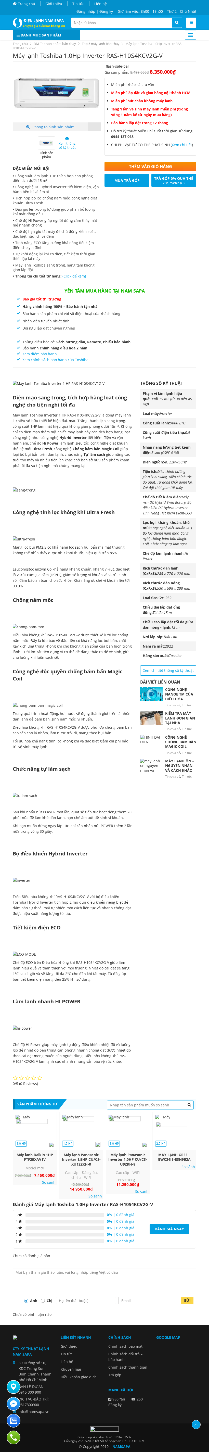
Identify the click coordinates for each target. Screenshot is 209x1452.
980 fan (118, 1399)
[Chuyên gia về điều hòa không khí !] (40, 23)
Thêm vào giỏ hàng (150, 166)
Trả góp (114, 1374)
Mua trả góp (127, 180)
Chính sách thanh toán (127, 1367)
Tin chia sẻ (172, 705)
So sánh (49, 1182)
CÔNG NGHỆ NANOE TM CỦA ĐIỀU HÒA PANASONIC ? (179, 696)
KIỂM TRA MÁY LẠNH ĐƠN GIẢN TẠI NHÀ (180, 718)
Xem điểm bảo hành (39, 353)
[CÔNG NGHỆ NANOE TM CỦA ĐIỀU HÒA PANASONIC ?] (151, 694)
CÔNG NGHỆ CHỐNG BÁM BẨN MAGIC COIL (180, 742)
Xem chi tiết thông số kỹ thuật (168, 670)
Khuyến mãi (71, 1369)
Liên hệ (100, 3)
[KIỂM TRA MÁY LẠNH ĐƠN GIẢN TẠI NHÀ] (151, 718)
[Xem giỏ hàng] (191, 23)
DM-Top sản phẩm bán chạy (55, 43)
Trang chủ (26, 3)
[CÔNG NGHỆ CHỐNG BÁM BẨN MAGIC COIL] (151, 742)
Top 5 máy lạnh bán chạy (101, 43)
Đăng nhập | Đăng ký (94, 11)
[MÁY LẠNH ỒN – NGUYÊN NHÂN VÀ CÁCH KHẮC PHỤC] (151, 766)
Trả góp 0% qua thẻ (173, 180)
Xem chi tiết (182, 144)
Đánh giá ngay (169, 1229)
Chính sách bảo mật (125, 1346)
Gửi (187, 1300)
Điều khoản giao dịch (79, 1376)
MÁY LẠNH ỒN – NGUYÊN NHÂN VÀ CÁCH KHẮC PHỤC (179, 768)
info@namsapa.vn (34, 1411)
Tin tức (78, 3)
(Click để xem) (74, 276)
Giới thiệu (53, 3)
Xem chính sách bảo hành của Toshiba (55, 359)
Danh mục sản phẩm (40, 35)
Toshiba (175, 655)
